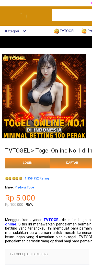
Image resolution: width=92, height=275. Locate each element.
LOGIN (27, 163)
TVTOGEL (52, 220)
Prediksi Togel (24, 187)
